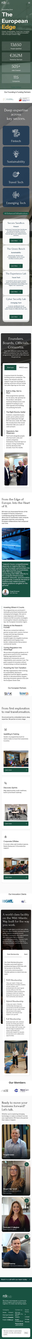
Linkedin (27, 1317)
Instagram (28, 1319)
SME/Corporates (8, 1317)
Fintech (10, 1312)
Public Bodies (7, 1320)
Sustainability (12, 1315)
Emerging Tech (13, 1320)
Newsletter (28, 1322)
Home (4, 1312)
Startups (5, 1315)
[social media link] (27, 1128)
